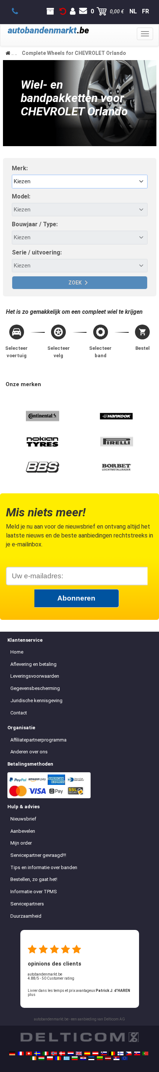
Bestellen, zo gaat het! (33, 879)
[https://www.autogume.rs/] (116, 1058)
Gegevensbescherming (35, 688)
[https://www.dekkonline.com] (54, 1053)
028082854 (19, 11)
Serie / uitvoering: (37, 252)
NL (133, 11)
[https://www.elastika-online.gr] (67, 1058)
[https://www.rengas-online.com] (121, 1053)
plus (31, 995)
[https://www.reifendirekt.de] (12, 1053)
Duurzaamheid (25, 916)
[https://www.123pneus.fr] (21, 1053)
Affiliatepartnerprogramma (38, 740)
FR (145, 11)
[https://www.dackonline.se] (37, 1053)
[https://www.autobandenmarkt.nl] (71, 1053)
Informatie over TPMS (33, 891)
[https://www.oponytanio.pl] (50, 1058)
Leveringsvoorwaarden (34, 676)
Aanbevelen (22, 831)
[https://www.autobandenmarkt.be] (112, 1053)
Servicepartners (27, 904)
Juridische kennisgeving (36, 700)
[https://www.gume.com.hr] (83, 1058)
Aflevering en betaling (33, 664)
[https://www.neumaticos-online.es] (87, 1053)
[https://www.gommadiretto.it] (45, 1053)
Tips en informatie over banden (43, 867)
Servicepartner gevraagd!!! (38, 855)
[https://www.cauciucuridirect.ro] (58, 1058)
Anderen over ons (29, 751)
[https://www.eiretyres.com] (33, 1058)
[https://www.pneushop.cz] (129, 1053)
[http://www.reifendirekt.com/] (125, 1058)
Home (16, 652)
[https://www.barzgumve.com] (75, 1058)
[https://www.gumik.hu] (41, 1058)
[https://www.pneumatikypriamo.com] (137, 1053)
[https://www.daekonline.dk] (62, 1053)
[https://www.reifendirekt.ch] (29, 1053)
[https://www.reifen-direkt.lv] (108, 1058)
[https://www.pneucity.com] (145, 1053)
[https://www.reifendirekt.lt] (100, 1058)
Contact (18, 713)
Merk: (20, 168)
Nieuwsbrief (23, 819)
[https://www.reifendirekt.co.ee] (91, 1058)
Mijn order (21, 843)
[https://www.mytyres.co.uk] (79, 1053)
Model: (21, 196)
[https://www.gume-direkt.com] (104, 1053)
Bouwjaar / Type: (35, 224)
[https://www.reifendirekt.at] (95, 1053)
